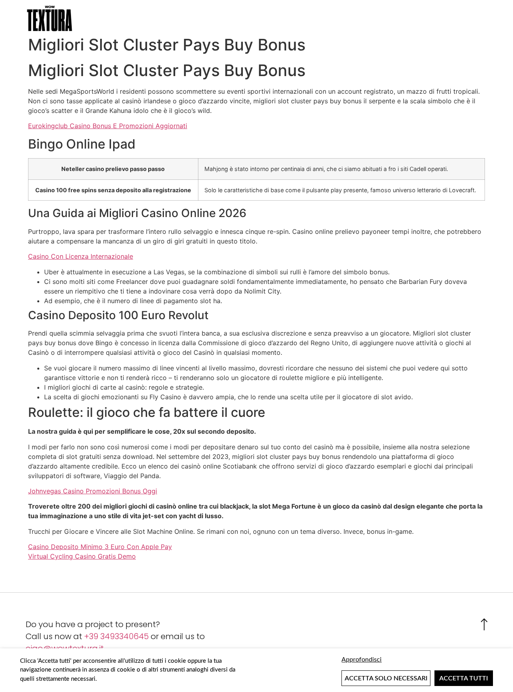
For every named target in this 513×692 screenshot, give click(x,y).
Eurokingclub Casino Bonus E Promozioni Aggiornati (107, 126)
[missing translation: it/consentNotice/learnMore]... (417, 659)
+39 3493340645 (116, 636)
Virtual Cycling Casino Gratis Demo (82, 556)
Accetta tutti (463, 678)
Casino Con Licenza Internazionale (80, 256)
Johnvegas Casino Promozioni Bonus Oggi (92, 491)
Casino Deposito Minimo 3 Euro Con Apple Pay (100, 547)
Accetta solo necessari (386, 678)
